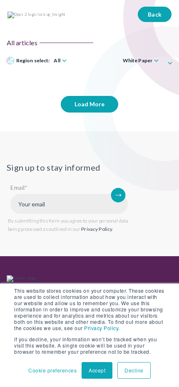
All (57, 60)
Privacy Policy (101, 327)
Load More (89, 104)
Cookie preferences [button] (52, 370)
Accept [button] (97, 370)
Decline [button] (134, 370)
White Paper (137, 60)
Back (155, 14)
